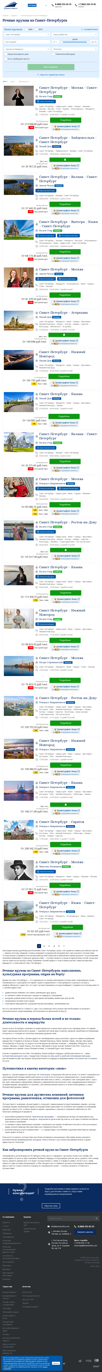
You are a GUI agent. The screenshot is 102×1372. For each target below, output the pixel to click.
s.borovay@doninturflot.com (85, 1245)
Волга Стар (45, 96)
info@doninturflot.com (60, 1226)
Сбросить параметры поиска (52, 75)
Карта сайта (95, 1266)
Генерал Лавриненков (52, 483)
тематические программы (43, 1116)
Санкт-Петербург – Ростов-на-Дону (68, 522)
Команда (6, 1279)
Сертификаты (8, 1237)
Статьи (5, 1226)
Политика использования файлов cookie (8, 1249)
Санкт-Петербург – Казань (61, 394)
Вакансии (6, 1229)
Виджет (25, 1303)
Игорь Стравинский (51, 662)
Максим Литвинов (50, 866)
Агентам (26, 1286)
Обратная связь (51, 1206)
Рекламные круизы (30, 1306)
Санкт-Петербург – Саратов (61, 822)
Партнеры (6, 1265)
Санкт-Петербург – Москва (61, 269)
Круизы (27, 1217)
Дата (4, 81)
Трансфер (6, 1308)
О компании (8, 1217)
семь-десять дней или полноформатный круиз (70, 1056)
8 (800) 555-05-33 (63, 4)
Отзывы (5, 1334)
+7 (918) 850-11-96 (81, 1243)
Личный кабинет (9, 1292)
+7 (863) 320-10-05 (87, 4)
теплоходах (45, 1074)
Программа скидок (10, 1312)
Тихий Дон (45, 146)
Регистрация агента (30, 1296)
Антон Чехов (46, 185)
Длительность (24, 81)
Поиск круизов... (51, 67)
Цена (12, 81)
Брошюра (6, 1269)
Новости (6, 1222)
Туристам (7, 1286)
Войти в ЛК (27, 1292)
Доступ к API (28, 1299)
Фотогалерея (8, 1262)
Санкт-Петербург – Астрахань (63, 313)
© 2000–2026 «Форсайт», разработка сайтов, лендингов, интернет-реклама (87, 1260)
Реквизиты (7, 1233)
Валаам (65, 1041)
